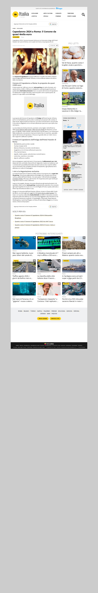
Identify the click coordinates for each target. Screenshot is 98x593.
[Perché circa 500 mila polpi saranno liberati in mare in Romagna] (73, 288)
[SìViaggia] (59, 8)
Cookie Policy (29, 347)
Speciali (45, 16)
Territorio (70, 13)
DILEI (59, 345)
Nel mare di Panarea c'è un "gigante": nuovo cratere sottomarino (23, 301)
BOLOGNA (61, 311)
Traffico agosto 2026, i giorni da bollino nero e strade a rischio (22, 278)
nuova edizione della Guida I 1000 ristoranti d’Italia (30, 129)
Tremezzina (65, 83)
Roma (22, 37)
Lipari (14, 296)
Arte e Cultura (47, 13)
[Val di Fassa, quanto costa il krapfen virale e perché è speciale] (73, 52)
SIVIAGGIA (63, 345)
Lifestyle (34, 16)
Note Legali (20, 347)
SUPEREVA (80, 345)
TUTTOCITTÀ (55, 345)
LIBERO (17, 345)
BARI (48, 313)
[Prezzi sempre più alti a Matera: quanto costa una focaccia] (73, 242)
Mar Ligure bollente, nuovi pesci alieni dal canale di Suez (23, 255)
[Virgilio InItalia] (20, 14)
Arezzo (39, 296)
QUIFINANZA (68, 345)
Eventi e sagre (71, 16)
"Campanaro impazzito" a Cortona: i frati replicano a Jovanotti (47, 301)
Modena (39, 250)
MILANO (26, 311)
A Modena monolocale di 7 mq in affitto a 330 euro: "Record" (47, 255)
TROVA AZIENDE (43, 318)
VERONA (76, 311)
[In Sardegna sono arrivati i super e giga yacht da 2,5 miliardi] (73, 265)
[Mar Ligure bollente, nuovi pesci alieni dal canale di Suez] (24, 242)
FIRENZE (54, 311)
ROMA (20, 311)
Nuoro (64, 274)
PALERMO (47, 311)
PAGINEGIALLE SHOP (35, 345)
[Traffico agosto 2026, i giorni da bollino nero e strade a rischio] (24, 265)
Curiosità (58, 13)
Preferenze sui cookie (37, 347)
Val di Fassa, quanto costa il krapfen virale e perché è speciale (73, 65)
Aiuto (43, 347)
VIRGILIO (21, 345)
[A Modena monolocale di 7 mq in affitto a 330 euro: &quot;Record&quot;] (49, 242)
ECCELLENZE (20, 28)
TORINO (33, 311)
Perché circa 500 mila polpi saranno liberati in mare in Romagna (72, 301)
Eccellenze (35, 13)
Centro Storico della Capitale (45, 193)
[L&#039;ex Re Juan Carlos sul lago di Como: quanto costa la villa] (73, 75)
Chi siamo (15, 347)
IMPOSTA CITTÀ (55, 318)
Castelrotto (65, 106)
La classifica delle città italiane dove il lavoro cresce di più (46, 278)
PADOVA (54, 313)
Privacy (24, 347)
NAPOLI (39, 311)
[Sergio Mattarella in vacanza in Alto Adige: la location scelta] (73, 98)
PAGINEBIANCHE (48, 345)
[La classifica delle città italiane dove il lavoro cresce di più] (49, 265)
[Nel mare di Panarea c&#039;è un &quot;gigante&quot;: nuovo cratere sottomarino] (24, 288)
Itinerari (58, 16)
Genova (15, 250)
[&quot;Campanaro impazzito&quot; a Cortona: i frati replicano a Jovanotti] (49, 288)
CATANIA (43, 313)
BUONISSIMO (74, 345)
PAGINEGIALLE (27, 345)
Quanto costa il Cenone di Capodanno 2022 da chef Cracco (34, 221)
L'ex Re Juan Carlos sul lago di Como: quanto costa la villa (72, 88)
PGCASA (42, 345)
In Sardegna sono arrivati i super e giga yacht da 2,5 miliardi (72, 278)
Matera (64, 250)
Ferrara (64, 296)
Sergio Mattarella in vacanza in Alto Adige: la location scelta (71, 111)
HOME (14, 28)
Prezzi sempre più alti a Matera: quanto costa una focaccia (72, 255)
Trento (63, 60)
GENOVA (69, 311)
